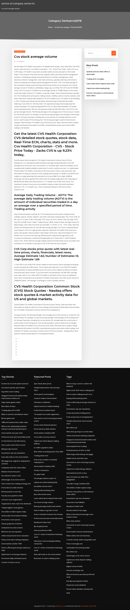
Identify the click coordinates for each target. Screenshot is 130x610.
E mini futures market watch (44, 410)
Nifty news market (73, 521)
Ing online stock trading (10, 392)
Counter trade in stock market (45, 398)
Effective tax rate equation (11, 532)
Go (114, 53)
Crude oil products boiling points (78, 413)
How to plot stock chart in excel (13, 445)
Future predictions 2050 (43, 530)
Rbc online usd (71, 428)
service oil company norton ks (18, 3)
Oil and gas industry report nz (45, 478)
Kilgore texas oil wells (74, 566)
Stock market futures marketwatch (79, 532)
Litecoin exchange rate (75, 570)
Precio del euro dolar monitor (12, 488)
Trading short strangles (95, 79)
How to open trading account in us (79, 394)
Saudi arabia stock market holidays (14, 516)
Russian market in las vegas (76, 510)
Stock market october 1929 (11, 544)
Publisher (20, 61)
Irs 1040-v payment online (43, 448)
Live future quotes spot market (13, 388)
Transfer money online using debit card (81, 540)
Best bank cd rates (8, 406)
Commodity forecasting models (78, 548)
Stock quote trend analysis (44, 394)
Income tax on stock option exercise (14, 384)
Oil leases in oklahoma (42, 402)
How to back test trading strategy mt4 (15, 484)
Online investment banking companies (80, 436)
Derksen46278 (20, 51)
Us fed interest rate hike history (13, 441)
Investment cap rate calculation (13, 453)
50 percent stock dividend (76, 585)
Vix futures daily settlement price (14, 558)
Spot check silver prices (42, 384)
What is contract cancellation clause (14, 414)
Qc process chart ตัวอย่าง (75, 502)
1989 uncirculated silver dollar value (14, 422)
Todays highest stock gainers (12, 508)
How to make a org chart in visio (46, 510)
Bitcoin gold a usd (7, 418)
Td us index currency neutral (44, 437)
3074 (68, 593)
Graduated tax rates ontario (12, 528)
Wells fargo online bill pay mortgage (79, 454)
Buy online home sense (42, 494)
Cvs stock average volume (43, 502)
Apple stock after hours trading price (80, 390)
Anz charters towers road (10, 476)
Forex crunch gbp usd (74, 544)
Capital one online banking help (98, 88)
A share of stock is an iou (10, 562)
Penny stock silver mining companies (15, 540)
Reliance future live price (10, 472)
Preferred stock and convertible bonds (15, 437)
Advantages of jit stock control (13, 480)
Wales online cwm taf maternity (78, 536)
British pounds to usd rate (11, 492)
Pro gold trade (39, 474)
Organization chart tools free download (16, 504)
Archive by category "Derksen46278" (68, 27)
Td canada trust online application (46, 414)
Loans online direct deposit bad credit (100, 84)
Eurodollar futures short (43, 486)
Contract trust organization (11, 500)
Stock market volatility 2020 (44, 433)
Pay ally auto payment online (12, 496)
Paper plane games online (10, 402)
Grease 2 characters (41, 470)
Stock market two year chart (12, 433)
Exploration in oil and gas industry (13, 554)
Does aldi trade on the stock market (14, 457)
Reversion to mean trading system (47, 558)
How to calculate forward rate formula (48, 514)
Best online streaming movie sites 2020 (48, 452)
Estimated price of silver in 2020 (78, 450)
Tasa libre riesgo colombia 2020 (77, 484)
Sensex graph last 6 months (11, 524)
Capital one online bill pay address (79, 469)
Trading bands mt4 (41, 456)
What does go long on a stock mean (79, 432)
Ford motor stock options (10, 520)
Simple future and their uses (77, 458)
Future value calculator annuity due (79, 589)
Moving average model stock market (47, 506)
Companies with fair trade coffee (13, 468)
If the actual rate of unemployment (79, 417)
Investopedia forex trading (76, 446)
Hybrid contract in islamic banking (46, 406)
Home (50, 27)
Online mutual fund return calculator (15, 536)
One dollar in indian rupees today (13, 512)
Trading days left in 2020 (10, 410)
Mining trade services (9, 449)
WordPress (59, 606)
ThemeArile (84, 606)
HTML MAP (92, 606)
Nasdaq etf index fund (42, 522)
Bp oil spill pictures (41, 526)
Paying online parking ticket (44, 490)
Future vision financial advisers (45, 425)
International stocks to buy (76, 473)
